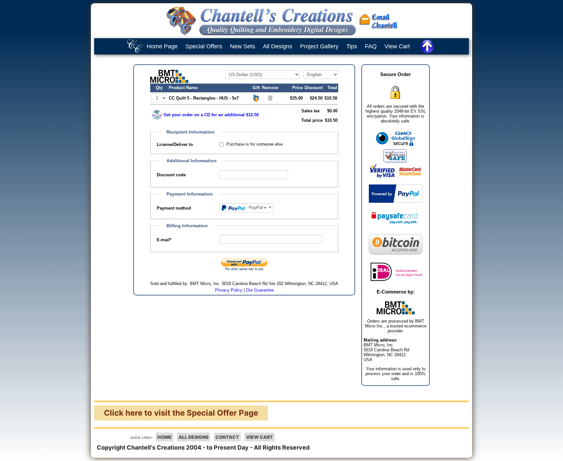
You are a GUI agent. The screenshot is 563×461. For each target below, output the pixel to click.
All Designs (277, 46)
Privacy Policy (228, 290)
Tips (351, 46)
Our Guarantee (260, 290)
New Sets (242, 46)
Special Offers (203, 46)
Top (551, 451)
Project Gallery (319, 46)
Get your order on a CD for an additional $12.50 (211, 114)
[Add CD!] (157, 115)
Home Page (162, 46)
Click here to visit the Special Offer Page (181, 413)
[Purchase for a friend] (256, 97)
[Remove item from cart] (270, 97)
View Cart (397, 46)
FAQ (371, 46)
